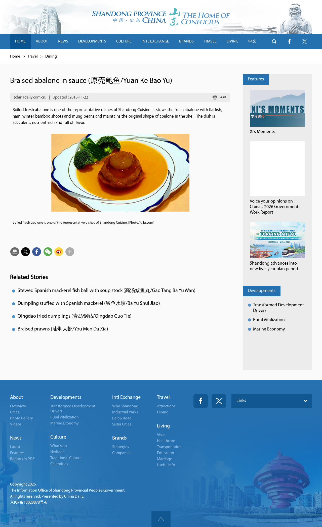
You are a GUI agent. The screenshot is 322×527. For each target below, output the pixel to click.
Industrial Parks (125, 412)
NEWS (63, 41)
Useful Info (166, 465)
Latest (15, 447)
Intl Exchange (126, 397)
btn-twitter (304, 41)
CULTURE (124, 41)
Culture (58, 437)
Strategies (120, 447)
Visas (161, 435)
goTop (161, 519)
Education (165, 453)
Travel (33, 57)
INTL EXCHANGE (155, 41)
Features (256, 79)
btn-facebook (289, 41)
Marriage (164, 459)
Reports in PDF (22, 459)
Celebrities (59, 464)
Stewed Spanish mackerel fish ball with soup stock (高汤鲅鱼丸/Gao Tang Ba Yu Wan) (106, 290)
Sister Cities (121, 424)
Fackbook (200, 401)
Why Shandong (125, 406)
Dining (51, 57)
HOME (20, 41)
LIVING (232, 41)
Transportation (169, 447)
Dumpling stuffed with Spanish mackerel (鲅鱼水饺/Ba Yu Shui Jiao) (89, 303)
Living (163, 426)
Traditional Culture (66, 458)
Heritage (57, 452)
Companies (121, 453)
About (16, 397)
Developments (261, 291)
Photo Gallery (21, 418)
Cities (14, 412)
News (16, 438)
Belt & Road (122, 418)
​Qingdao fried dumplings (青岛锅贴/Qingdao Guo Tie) (75, 316)
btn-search (274, 41)
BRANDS (186, 41)
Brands (119, 438)
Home (15, 57)
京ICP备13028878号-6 (28, 503)
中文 (252, 41)
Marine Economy (269, 329)
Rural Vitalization (269, 320)
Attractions (166, 406)
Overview (18, 406)
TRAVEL (210, 41)
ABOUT (42, 41)
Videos (15, 424)
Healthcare (166, 441)
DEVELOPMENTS (92, 41)
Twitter (219, 401)
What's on (58, 446)
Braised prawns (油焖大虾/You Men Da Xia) (63, 329)
